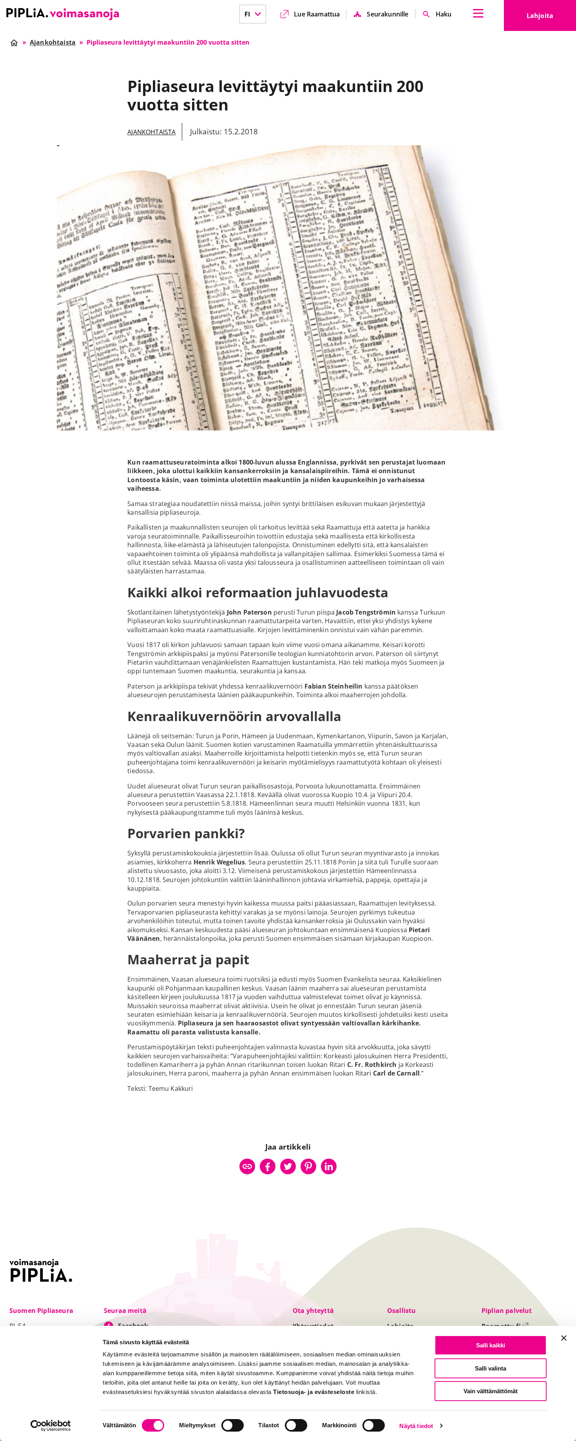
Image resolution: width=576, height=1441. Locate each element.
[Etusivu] (62, 14)
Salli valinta (490, 1368)
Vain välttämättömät (491, 1391)
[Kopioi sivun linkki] (247, 1166)
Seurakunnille (387, 14)
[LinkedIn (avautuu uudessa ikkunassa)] (328, 1166)
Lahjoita (551, 18)
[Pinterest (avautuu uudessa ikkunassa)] (308, 1166)
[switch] (232, 1425)
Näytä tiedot (416, 1426)
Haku (444, 14)
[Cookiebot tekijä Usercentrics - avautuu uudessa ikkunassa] (50, 1426)
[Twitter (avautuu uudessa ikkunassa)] (288, 1166)
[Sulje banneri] (564, 1338)
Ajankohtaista (151, 132)
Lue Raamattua (317, 14)
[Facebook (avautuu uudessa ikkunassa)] (267, 1166)
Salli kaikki (490, 1345)
